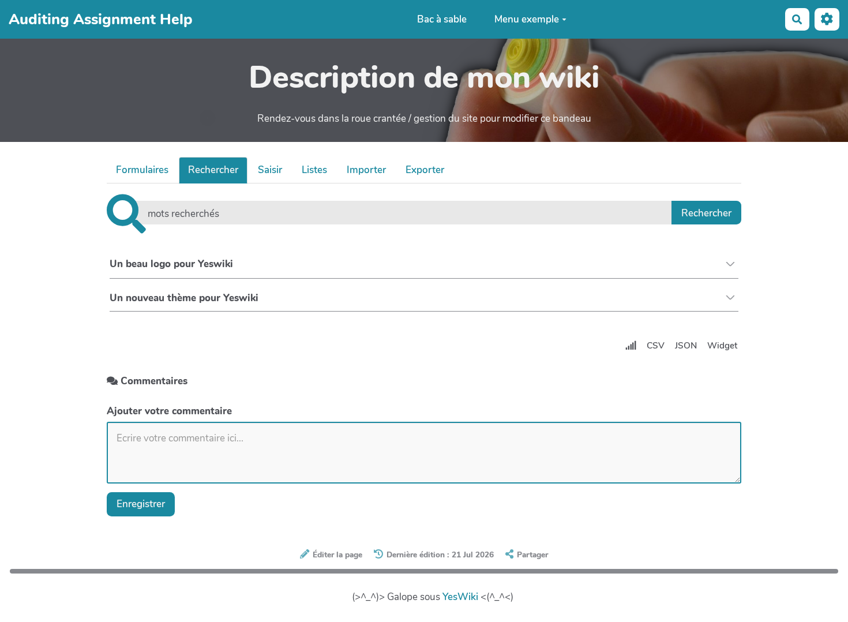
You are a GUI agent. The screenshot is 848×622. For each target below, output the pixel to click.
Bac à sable (442, 19)
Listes (314, 170)
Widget (722, 345)
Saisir (270, 170)
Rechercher (213, 170)
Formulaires (142, 170)
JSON (686, 345)
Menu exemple (526, 19)
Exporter (425, 170)
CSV (656, 345)
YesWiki (460, 597)
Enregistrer (141, 504)
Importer (366, 170)
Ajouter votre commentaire (169, 411)
